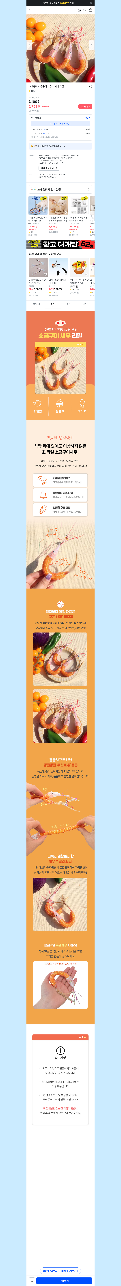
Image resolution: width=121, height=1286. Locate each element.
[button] (59, 3)
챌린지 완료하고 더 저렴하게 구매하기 (59, 1271)
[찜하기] (45, 212)
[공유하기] (90, 86)
